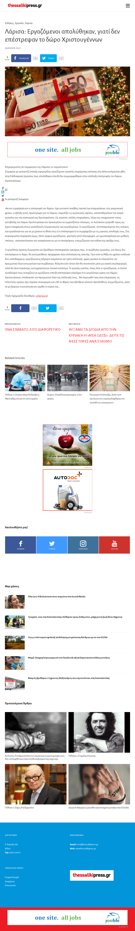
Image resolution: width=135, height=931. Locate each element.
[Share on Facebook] (20, 308)
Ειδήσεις (9, 23)
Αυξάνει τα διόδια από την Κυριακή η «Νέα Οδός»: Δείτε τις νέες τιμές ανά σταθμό (96, 335)
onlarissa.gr (42, 296)
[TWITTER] (3, 196)
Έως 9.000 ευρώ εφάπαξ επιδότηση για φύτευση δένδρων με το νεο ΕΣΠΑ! (68, 637)
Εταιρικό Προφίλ (12, 877)
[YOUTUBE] (3, 199)
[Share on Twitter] (47, 308)
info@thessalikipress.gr (87, 844)
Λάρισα (29, 23)
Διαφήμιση (10, 881)
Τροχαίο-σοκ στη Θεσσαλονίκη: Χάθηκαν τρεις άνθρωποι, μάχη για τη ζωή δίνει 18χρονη (75, 617)
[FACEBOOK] (3, 188)
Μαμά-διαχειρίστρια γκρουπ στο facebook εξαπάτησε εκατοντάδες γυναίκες (69, 657)
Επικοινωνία (10, 885)
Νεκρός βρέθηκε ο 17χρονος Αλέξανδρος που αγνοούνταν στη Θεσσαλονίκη (68, 678)
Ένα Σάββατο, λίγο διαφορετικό (32, 330)
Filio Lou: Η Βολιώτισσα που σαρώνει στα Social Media (56, 596)
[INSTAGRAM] (3, 192)
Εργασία (19, 23)
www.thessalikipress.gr (86, 848)
